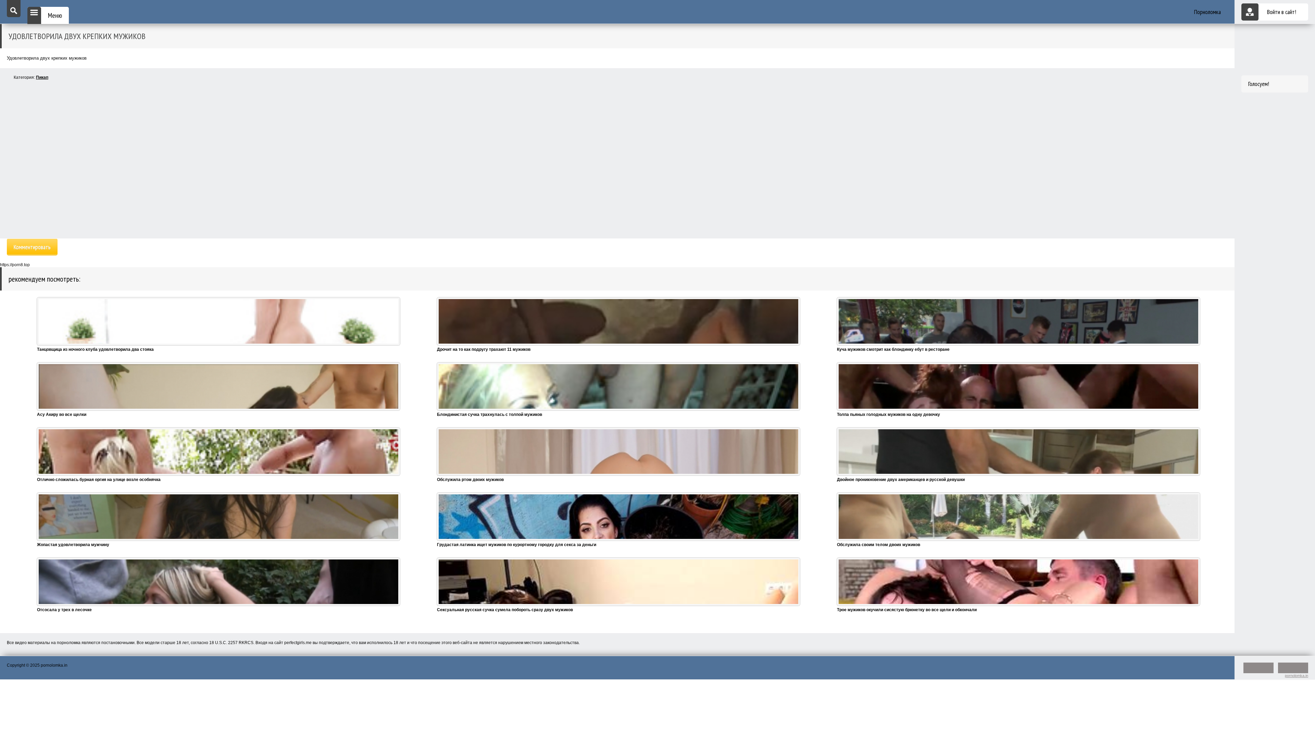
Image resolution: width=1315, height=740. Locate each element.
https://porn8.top (15, 264)
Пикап (42, 77)
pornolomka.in (1296, 676)
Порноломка (1207, 12)
